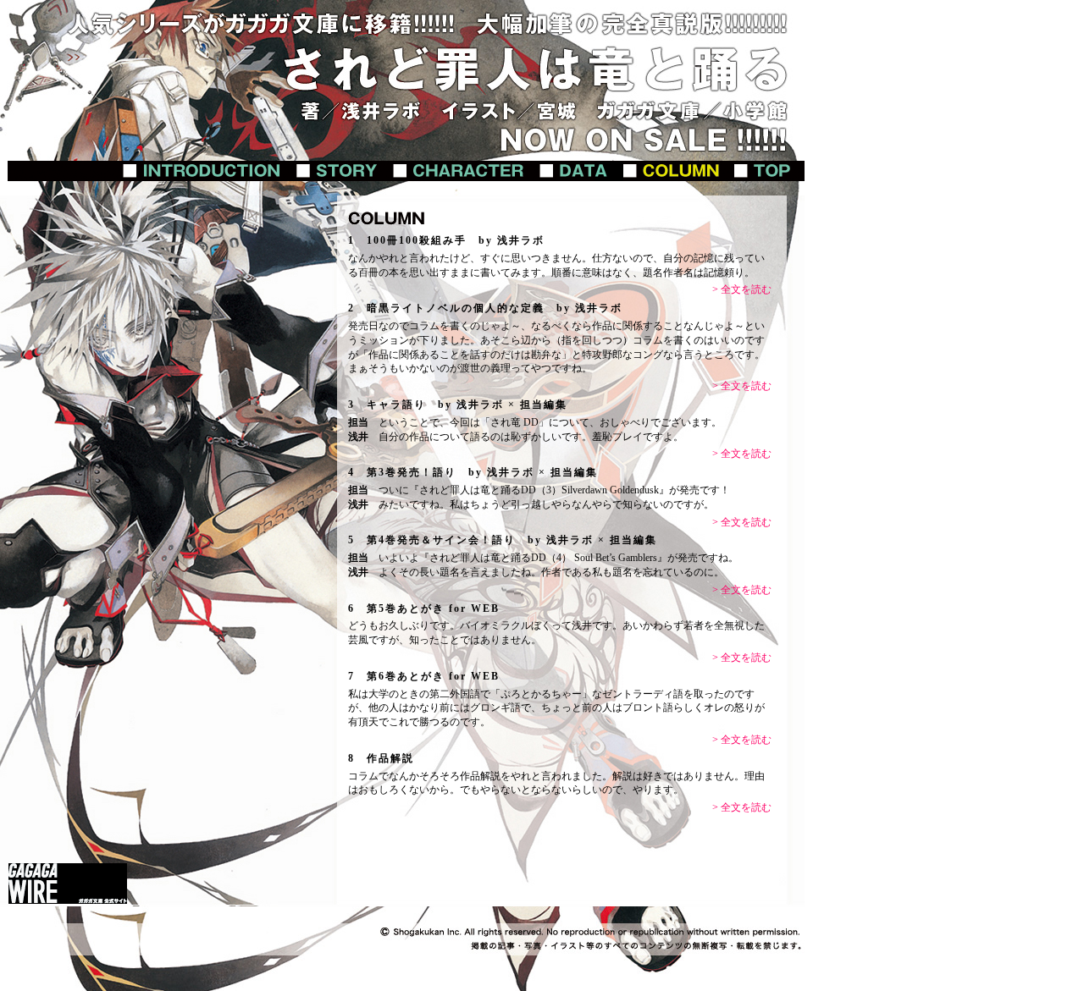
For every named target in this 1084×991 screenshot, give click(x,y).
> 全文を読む (742, 289)
